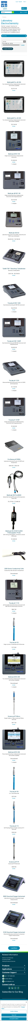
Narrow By (4, 35)
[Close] (26, 1002)
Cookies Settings (14, 1011)
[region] (14, 1010)
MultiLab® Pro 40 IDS (14, 82)
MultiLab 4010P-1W (14, 193)
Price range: (5, 43)
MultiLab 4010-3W (14, 752)
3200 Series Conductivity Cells (14, 568)
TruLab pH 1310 (14, 380)
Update (22, 45)
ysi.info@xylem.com (9, 981)
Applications (7, 969)
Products (4, 17)
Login (17, 1)
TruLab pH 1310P (14, 420)
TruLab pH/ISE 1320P (14, 341)
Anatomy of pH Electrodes (7, 957)
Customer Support (9, 972)
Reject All (14, 1015)
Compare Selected (7, 48)
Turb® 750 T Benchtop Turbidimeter (14, 268)
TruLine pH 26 (14, 791)
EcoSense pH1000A (14, 459)
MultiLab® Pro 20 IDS (14, 118)
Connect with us (8, 978)
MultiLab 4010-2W (14, 677)
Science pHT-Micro (14, 716)
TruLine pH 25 (14, 642)
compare (14, 164)
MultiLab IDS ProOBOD (14, 495)
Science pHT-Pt (14, 862)
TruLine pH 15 (14, 826)
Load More (14, 948)
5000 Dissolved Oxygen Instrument (14, 896)
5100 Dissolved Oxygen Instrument (14, 932)
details (13, 90)
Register (20, 1)
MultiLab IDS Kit (14, 233)
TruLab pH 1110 (14, 603)
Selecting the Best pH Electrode (8, 961)
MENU (23, 8)
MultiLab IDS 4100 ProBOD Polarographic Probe (14, 532)
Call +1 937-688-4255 (10, 976)
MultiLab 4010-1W (14, 154)
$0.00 (24, 12)
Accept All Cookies (14, 1018)
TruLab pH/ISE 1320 (14, 303)
